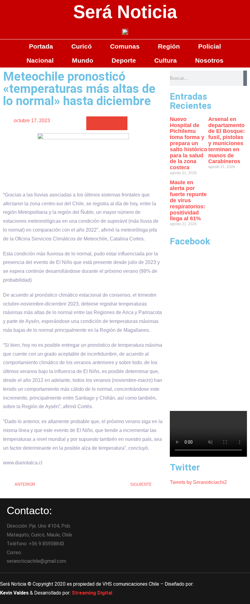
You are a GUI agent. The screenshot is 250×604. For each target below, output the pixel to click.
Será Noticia (125, 12)
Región (169, 46)
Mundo (82, 60)
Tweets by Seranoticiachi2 (198, 482)
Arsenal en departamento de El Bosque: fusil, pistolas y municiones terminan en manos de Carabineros (226, 140)
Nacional (40, 60)
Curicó (81, 46)
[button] (93, 123)
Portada (41, 46)
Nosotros (209, 60)
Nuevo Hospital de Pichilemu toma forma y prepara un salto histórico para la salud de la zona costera (188, 143)
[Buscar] (245, 78)
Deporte (124, 60)
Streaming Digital (92, 593)
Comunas (125, 46)
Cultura (165, 60)
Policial (209, 46)
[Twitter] (234, 581)
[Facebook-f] (218, 581)
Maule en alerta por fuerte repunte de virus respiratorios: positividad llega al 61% (188, 200)
